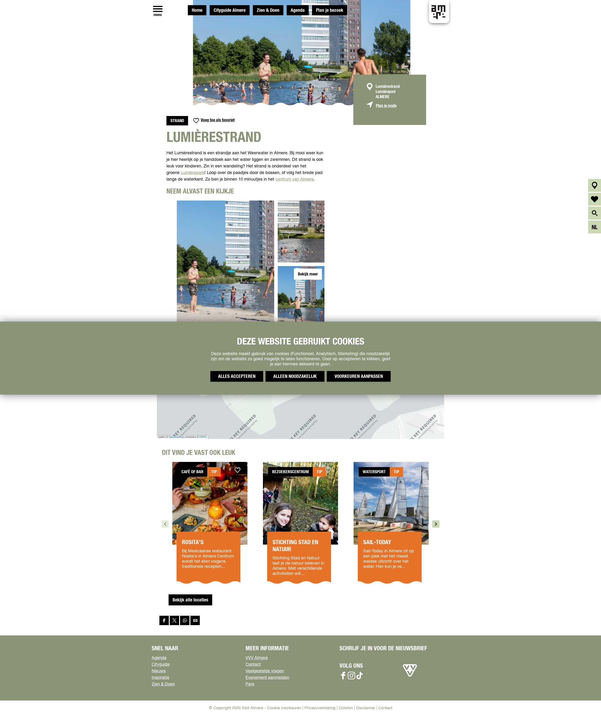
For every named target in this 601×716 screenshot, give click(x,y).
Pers (250, 684)
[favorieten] (594, 199)
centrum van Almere (294, 179)
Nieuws (159, 671)
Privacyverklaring (319, 708)
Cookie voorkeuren (284, 708)
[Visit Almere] (410, 677)
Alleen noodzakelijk (295, 376)
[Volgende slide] (435, 524)
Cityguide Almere (230, 10)
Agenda (298, 10)
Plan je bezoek (329, 10)
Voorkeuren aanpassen (359, 376)
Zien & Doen (268, 10)
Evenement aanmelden (267, 678)
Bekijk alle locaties (190, 600)
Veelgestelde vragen (265, 671)
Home (197, 10)
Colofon (346, 708)
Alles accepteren (236, 376)
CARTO (203, 437)
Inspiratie (160, 678)
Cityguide (161, 664)
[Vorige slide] (165, 524)
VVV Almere (257, 658)
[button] (587, 702)
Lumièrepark (192, 173)
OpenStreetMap (176, 437)
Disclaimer (365, 708)
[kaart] (594, 185)
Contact (253, 664)
